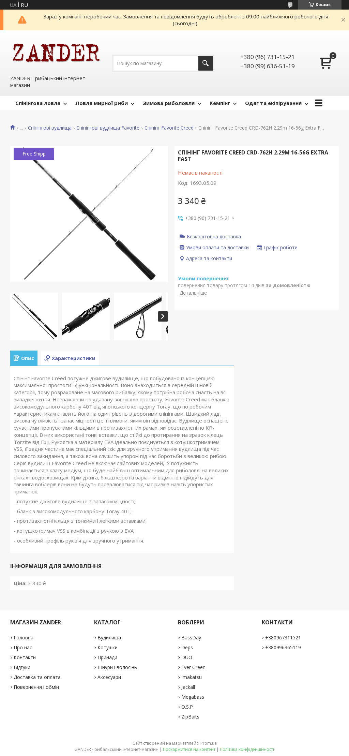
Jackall (188, 687)
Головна (23, 637)
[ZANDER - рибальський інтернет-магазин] (56, 52)
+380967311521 (283, 637)
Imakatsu (191, 677)
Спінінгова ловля (37, 103)
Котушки (107, 647)
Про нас (23, 647)
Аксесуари (109, 677)
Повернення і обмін (36, 687)
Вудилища (109, 637)
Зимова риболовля (169, 103)
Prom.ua (208, 743)
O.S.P (187, 706)
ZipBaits (190, 716)
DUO (186, 657)
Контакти (25, 657)
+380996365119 (283, 647)
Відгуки (22, 667)
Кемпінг (220, 103)
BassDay (191, 637)
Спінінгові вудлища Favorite (107, 128)
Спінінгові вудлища (50, 128)
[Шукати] (205, 63)
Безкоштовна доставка (214, 236)
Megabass (192, 697)
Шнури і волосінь (117, 667)
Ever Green (193, 667)
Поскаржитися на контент (189, 749)
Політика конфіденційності (247, 749)
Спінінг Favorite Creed (169, 128)
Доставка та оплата (37, 677)
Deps (187, 647)
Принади (107, 657)
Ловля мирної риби (101, 103)
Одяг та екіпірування (273, 103)
